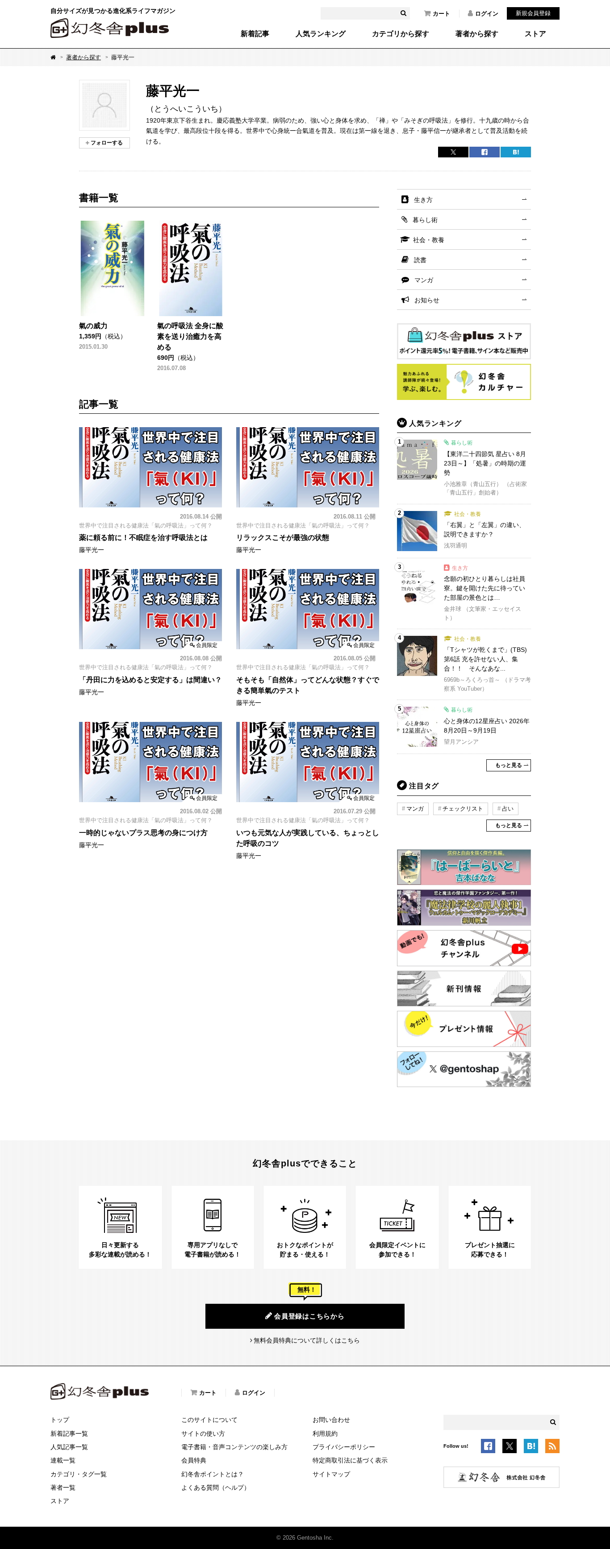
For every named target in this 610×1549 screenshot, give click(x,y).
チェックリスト (463, 808)
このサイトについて (209, 1419)
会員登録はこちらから (309, 1316)
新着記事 (255, 33)
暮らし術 (425, 219)
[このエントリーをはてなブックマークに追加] (531, 1447)
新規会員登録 (533, 13)
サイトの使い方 (203, 1433)
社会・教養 (428, 239)
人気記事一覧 (69, 1446)
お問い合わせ (331, 1419)
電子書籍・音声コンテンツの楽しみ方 (234, 1446)
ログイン (486, 13)
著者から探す (476, 33)
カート (441, 13)
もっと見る (508, 765)
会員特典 (193, 1460)
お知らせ (426, 300)
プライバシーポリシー (344, 1446)
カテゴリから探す (400, 33)
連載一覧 (62, 1460)
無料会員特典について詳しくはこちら (307, 1340)
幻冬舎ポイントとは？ (212, 1474)
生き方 (423, 199)
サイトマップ (331, 1474)
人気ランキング (321, 33)
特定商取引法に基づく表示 (350, 1460)
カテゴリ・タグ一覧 (78, 1474)
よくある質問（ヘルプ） (215, 1487)
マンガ (423, 280)
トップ (59, 1419)
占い (508, 808)
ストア (535, 33)
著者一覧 (62, 1487)
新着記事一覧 (69, 1433)
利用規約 (325, 1433)
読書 (420, 260)
